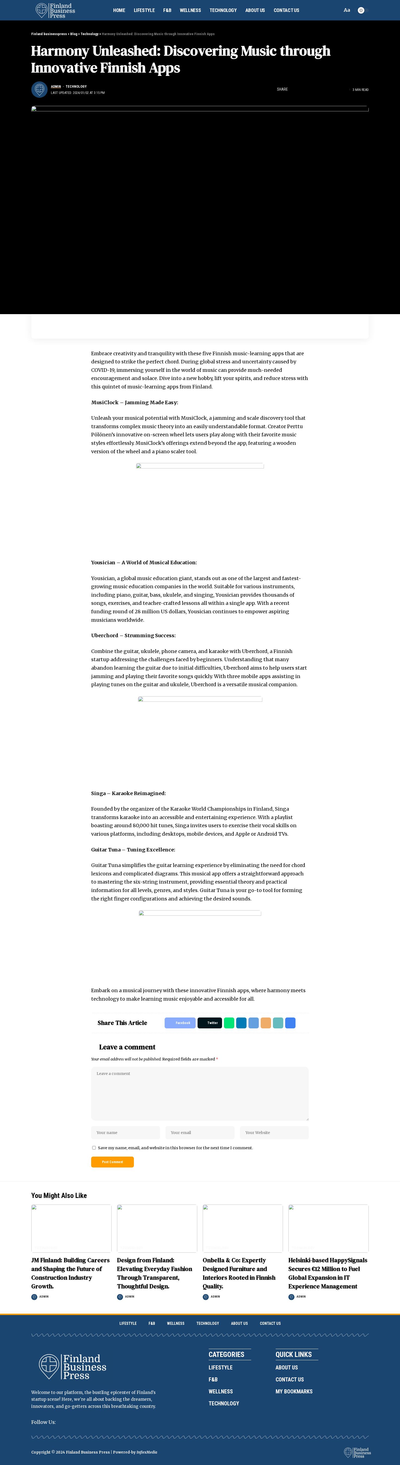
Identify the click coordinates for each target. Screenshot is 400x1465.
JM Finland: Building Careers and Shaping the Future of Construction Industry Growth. (70, 1273)
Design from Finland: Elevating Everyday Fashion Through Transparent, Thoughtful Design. (154, 1273)
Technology (76, 86)
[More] (344, 89)
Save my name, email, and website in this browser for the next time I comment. (175, 1147)
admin (56, 86)
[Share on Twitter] (302, 89)
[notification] (329, 10)
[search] (337, 10)
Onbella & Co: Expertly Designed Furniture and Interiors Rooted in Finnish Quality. (239, 1273)
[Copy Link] (327, 89)
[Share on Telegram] (253, 1022)
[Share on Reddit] (319, 89)
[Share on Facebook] (293, 89)
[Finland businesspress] (55, 10)
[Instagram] (64, 1422)
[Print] (336, 89)
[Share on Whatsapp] (229, 1022)
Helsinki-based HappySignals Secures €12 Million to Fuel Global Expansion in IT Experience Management (327, 1273)
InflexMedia (147, 1452)
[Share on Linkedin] (310, 89)
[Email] (266, 1022)
